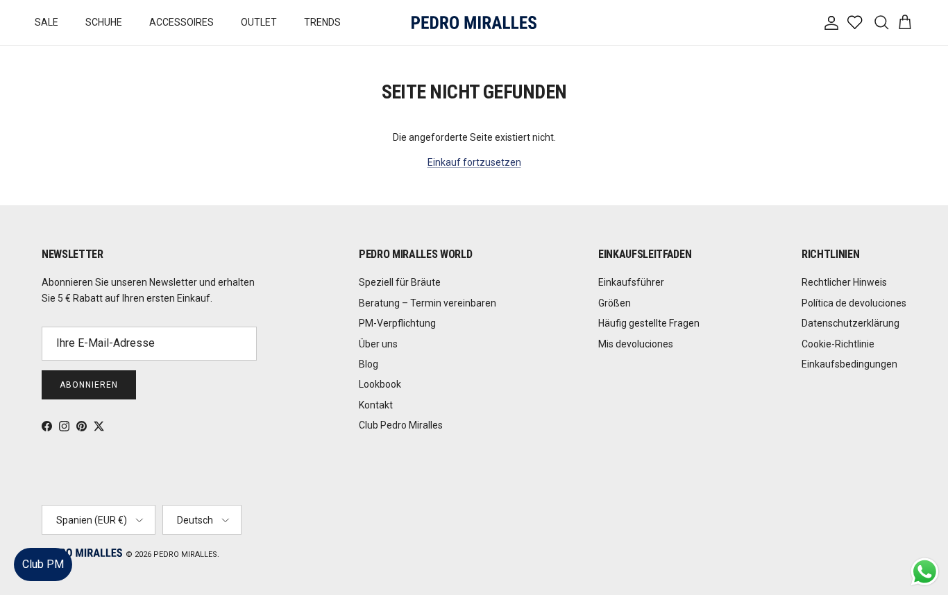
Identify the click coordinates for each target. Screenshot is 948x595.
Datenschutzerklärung (850, 323)
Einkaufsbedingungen (849, 364)
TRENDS (322, 22)
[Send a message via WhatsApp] (924, 571)
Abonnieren (89, 385)
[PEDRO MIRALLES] (474, 22)
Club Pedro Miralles (401, 425)
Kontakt (376, 405)
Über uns (378, 344)
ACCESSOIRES (181, 22)
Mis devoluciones (635, 344)
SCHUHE (103, 22)
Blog (368, 364)
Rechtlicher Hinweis (844, 282)
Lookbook (380, 384)
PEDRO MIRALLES (185, 554)
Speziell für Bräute (400, 282)
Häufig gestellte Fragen (649, 323)
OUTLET (259, 22)
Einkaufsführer (631, 282)
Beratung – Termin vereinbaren (427, 303)
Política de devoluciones (854, 303)
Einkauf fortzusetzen (474, 162)
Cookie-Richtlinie (838, 344)
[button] (923, 543)
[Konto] (829, 23)
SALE (46, 22)
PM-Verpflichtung (397, 323)
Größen (614, 303)
